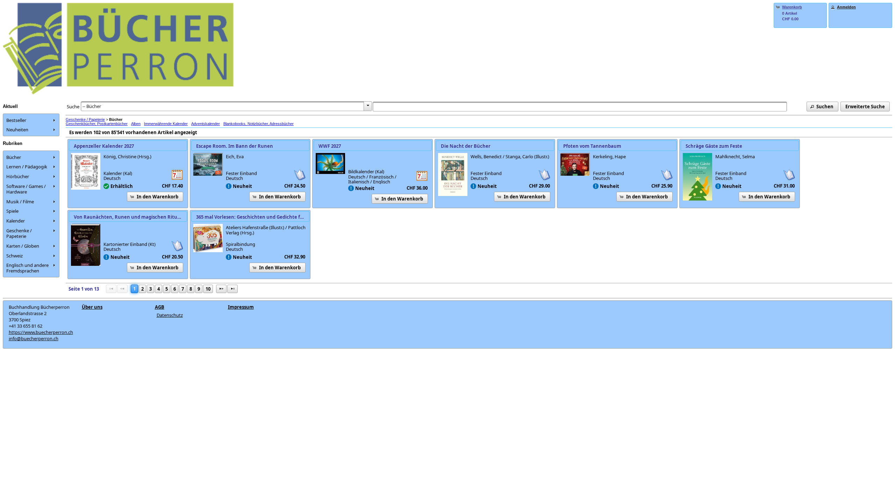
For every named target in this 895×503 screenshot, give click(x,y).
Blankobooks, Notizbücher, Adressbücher (258, 124)
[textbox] (580, 106)
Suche (73, 106)
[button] (822, 106)
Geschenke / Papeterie (85, 119)
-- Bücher (92, 106)
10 (208, 289)
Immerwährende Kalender (166, 124)
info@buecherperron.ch (33, 338)
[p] (221, 289)
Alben (136, 124)
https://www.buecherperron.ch (41, 332)
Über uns (92, 307)
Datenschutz (170, 315)
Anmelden (846, 7)
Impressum (241, 307)
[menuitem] (31, 120)
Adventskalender (205, 124)
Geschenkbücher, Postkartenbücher (97, 124)
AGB (159, 307)
